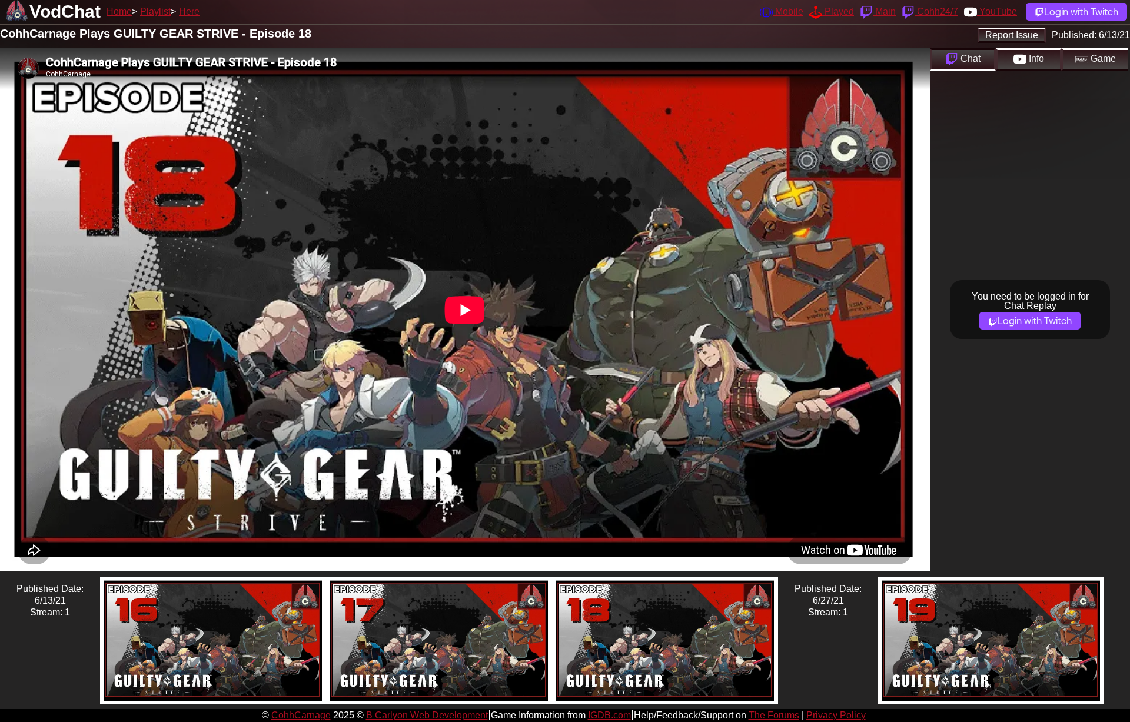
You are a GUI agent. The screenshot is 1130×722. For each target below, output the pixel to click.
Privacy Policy (836, 715)
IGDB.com (609, 715)
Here (189, 11)
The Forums (774, 715)
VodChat (65, 11)
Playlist (155, 11)
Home (119, 11)
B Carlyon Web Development (427, 715)
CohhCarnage (301, 715)
